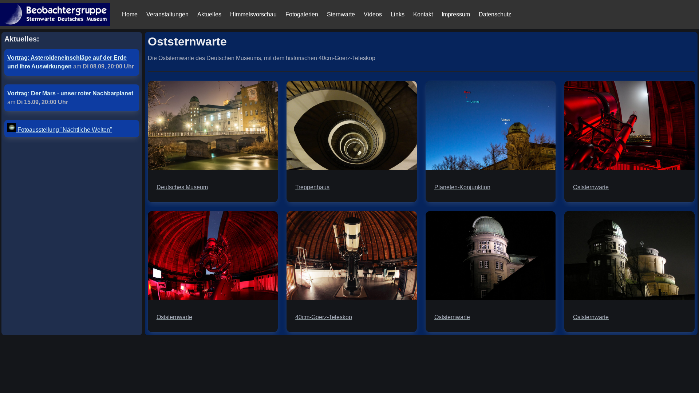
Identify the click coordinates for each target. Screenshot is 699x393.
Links (397, 14)
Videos (373, 14)
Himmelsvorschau (253, 14)
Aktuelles (209, 14)
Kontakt (423, 14)
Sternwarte (341, 14)
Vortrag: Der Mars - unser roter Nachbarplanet (70, 93)
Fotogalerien (301, 14)
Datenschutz (495, 14)
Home (130, 14)
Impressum (456, 14)
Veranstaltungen (167, 14)
